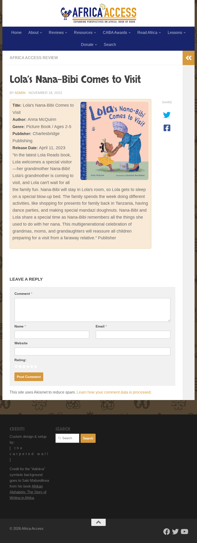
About (33, 33)
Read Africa (147, 33)
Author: (19, 119)
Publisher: (21, 134)
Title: (16, 105)
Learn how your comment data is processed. (114, 392)
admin (20, 93)
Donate (87, 45)
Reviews (56, 33)
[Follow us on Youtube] (184, 531)
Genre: (18, 127)
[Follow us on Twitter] (175, 531)
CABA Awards (115, 33)
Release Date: (25, 148)
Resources (83, 33)
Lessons (175, 33)
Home (16, 33)
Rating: (20, 360)
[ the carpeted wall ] (29, 454)
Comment (23, 294)
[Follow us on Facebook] (166, 531)
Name (20, 326)
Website (21, 343)
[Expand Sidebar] (189, 58)
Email (101, 326)
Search (110, 45)
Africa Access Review (34, 58)
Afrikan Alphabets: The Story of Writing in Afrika (28, 492)
